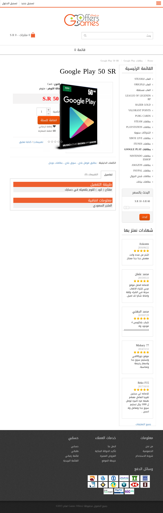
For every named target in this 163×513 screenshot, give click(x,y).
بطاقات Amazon (141, 165)
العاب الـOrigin (142, 84)
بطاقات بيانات (143, 182)
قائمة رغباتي (72, 456)
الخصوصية (148, 451)
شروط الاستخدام (144, 456)
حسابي (75, 446)
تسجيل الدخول (9, 3)
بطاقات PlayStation (138, 127)
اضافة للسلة (49, 120)
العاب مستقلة (143, 90)
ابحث (144, 217)
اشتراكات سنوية (142, 132)
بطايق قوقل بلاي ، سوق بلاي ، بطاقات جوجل (73, 163)
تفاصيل (108, 174)
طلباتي (75, 451)
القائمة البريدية (71, 460)
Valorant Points (139, 110)
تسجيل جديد (27, 3)
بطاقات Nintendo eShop (140, 158)
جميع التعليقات (143, 424)
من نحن (149, 446)
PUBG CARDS (143, 116)
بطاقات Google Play (137, 149)
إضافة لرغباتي (46, 127)
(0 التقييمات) (40, 142)
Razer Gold (143, 105)
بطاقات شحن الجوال (140, 176)
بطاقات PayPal (142, 170)
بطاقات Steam (142, 121)
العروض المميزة (108, 456)
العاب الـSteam (143, 79)
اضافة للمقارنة (45, 131)
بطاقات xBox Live (140, 138)
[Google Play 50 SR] (78, 151)
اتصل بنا (112, 446)
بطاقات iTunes (142, 144)
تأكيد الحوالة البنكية (105, 451)
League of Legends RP (138, 97)
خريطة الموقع (109, 460)
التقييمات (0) (91, 174)
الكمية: (56, 112)
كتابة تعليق (25, 142)
